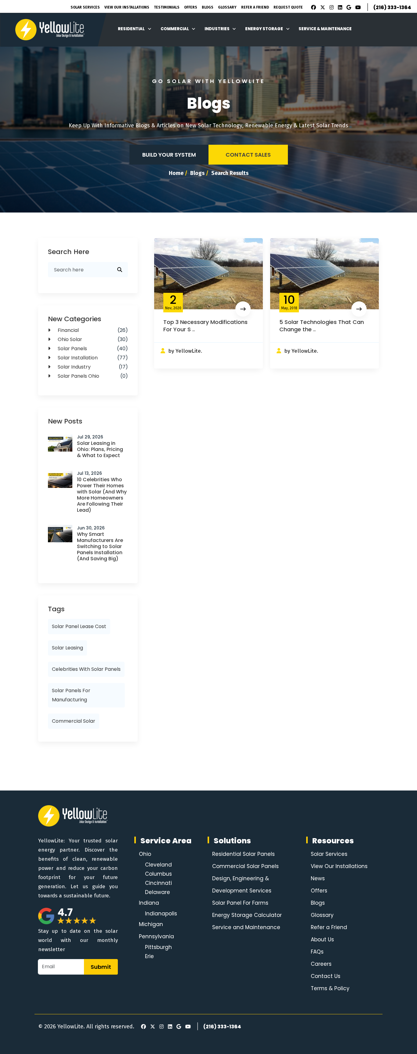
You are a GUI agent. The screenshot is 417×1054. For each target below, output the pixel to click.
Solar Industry (92, 366)
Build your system (169, 154)
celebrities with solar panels (86, 669)
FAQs (317, 951)
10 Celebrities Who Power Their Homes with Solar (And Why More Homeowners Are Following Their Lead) (102, 495)
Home (176, 173)
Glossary (227, 7)
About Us (322, 939)
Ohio (145, 854)
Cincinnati (158, 883)
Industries (217, 29)
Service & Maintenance (325, 29)
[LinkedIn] (339, 8)
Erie (149, 956)
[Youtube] (357, 8)
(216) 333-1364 (392, 7)
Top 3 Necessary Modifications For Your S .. (205, 325)
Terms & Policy (330, 988)
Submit (101, 967)
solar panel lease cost (79, 626)
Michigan (151, 924)
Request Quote (288, 7)
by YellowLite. (185, 351)
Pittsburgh (158, 947)
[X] (321, 8)
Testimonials (166, 7)
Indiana (149, 903)
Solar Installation (92, 357)
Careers (321, 964)
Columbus (158, 874)
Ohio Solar (92, 339)
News (318, 878)
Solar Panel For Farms (240, 903)
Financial (92, 330)
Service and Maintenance (246, 927)
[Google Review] (347, 8)
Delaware (157, 892)
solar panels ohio (92, 376)
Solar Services (85, 7)
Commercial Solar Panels (245, 866)
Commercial (175, 29)
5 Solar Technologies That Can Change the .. (321, 325)
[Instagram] (330, 8)
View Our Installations (126, 7)
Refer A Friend (255, 7)
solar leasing (67, 647)
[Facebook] (312, 8)
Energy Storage (264, 29)
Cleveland (158, 864)
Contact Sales (248, 154)
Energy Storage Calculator (247, 915)
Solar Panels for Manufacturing (71, 695)
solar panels (92, 348)
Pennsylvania (156, 936)
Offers (190, 7)
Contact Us (325, 976)
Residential (131, 29)
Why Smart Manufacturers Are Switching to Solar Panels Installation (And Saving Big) (100, 546)
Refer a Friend (329, 927)
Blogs (207, 7)
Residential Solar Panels (243, 854)
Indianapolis (161, 913)
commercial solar (73, 721)
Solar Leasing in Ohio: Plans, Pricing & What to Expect (100, 449)
